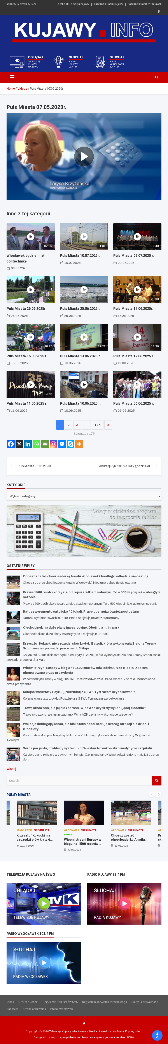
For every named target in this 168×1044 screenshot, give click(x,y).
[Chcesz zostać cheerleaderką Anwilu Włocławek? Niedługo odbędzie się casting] (13, 582)
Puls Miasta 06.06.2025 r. (133, 403)
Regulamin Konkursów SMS (60, 1002)
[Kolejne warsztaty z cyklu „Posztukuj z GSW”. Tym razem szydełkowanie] (13, 698)
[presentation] (152, 794)
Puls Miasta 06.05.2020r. (34, 466)
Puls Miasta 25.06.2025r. (80, 309)
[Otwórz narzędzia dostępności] (157, 1035)
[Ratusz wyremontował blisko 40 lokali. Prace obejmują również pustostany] (13, 617)
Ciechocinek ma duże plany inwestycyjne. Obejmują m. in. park (71, 627)
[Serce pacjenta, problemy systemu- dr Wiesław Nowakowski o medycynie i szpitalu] (13, 754)
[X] (19, 444)
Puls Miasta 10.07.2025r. (80, 255)
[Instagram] (53, 444)
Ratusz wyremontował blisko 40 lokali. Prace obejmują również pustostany (81, 611)
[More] (79, 444)
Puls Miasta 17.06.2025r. (133, 309)
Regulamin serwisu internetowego (104, 1002)
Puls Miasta (41, 830)
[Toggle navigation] (12, 77)
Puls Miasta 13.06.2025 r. (80, 356)
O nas (10, 1002)
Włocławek (24, 830)
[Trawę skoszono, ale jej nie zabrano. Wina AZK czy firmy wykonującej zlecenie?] (13, 714)
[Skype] (70, 444)
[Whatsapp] (36, 444)
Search (156, 780)
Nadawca (12, 1009)
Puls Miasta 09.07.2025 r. (133, 255)
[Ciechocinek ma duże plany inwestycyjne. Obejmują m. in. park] (13, 633)
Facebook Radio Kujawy (108, 4)
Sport (21, 834)
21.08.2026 (74, 845)
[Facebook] (158, 11)
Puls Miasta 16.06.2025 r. (27, 356)
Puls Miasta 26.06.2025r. (26, 309)
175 (97, 425)
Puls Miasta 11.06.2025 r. (27, 403)
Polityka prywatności (145, 1002)
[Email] (45, 444)
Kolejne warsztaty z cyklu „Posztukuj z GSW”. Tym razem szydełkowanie (79, 692)
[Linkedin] (28, 444)
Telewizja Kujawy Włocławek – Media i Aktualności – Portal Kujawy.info (94, 1031)
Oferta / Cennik (28, 1002)
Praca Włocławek (61, 1009)
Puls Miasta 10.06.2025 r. (80, 403)
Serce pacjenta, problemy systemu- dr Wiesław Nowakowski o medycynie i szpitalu (87, 748)
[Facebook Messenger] (62, 444)
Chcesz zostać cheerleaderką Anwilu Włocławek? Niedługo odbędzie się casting (86, 576)
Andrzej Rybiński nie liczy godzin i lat (124, 466)
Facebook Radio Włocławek (144, 4)
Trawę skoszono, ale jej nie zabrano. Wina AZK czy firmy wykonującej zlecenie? (84, 708)
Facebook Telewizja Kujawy (73, 4)
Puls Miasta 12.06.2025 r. (133, 356)
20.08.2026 (27, 850)
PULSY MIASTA (19, 794)
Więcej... (12, 769)
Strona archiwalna (34, 1009)
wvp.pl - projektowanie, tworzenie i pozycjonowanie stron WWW (92, 1037)
